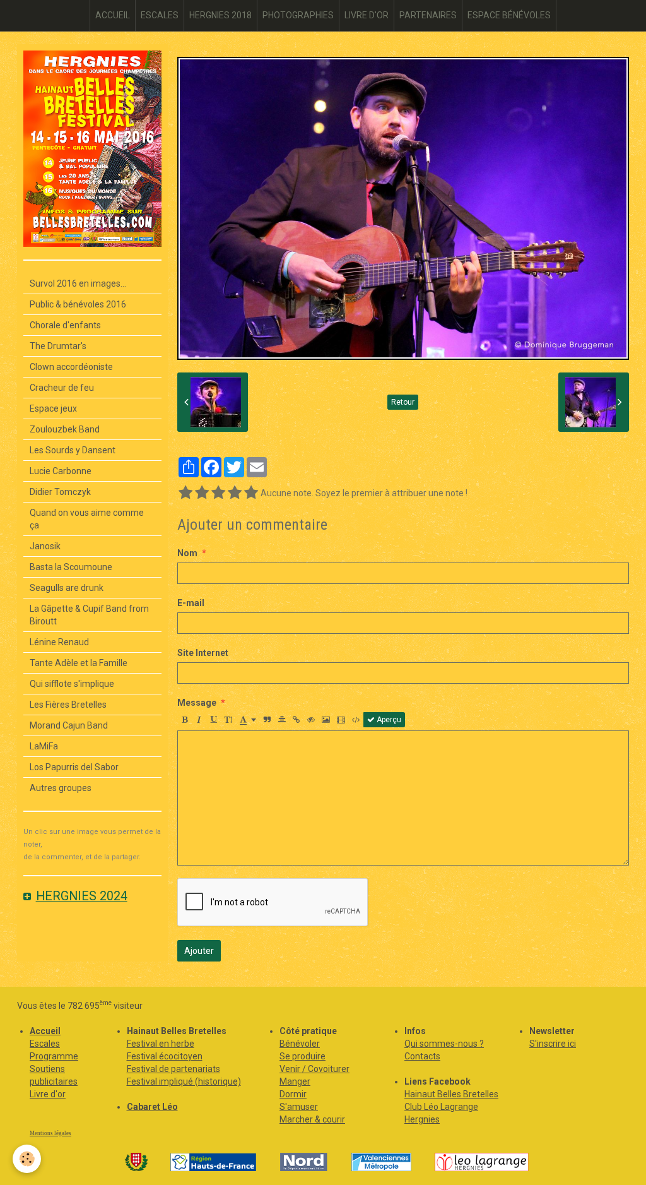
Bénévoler (299, 1044)
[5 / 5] (251, 493)
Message (196, 703)
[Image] (326, 719)
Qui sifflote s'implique (72, 684)
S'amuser (298, 1107)
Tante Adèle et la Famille (78, 663)
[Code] (356, 719)
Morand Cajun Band (69, 725)
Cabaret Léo (152, 1107)
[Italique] (199, 719)
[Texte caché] (311, 719)
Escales (45, 1044)
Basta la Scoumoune (71, 567)
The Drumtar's (58, 346)
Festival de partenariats (173, 1069)
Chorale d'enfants (65, 325)
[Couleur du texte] (248, 719)
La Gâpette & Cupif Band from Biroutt (89, 615)
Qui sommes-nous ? (444, 1044)
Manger (294, 1081)
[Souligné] (213, 719)
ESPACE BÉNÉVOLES (509, 15)
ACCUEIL (112, 15)
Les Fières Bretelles (68, 705)
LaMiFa (44, 746)
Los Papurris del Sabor (74, 767)
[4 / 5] (235, 493)
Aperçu (388, 719)
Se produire (302, 1056)
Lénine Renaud (59, 642)
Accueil (45, 1031)
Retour (402, 402)
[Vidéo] (341, 719)
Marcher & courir (312, 1119)
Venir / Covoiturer (314, 1069)
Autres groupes (60, 788)
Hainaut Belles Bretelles (451, 1094)
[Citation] (267, 719)
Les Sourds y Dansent (72, 450)
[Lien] (296, 719)
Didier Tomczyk (60, 492)
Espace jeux (53, 408)
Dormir (293, 1094)
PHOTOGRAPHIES (298, 15)
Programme (54, 1056)
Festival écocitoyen (165, 1056)
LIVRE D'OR (366, 15)
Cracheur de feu (62, 388)
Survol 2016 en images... (78, 283)
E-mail (190, 603)
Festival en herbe (160, 1044)
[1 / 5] (185, 493)
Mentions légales (50, 1133)
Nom (187, 553)
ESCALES (160, 15)
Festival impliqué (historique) (184, 1081)
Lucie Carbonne (60, 471)
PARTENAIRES (428, 15)
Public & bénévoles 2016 (78, 304)
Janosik (45, 546)
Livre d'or (48, 1094)
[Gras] (184, 719)
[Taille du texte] (228, 719)
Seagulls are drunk (66, 588)
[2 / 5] (202, 493)
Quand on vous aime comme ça (87, 519)
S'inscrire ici (552, 1044)
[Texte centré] (282, 719)
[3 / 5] (218, 493)
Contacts (422, 1056)
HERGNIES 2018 (220, 15)
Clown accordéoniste (71, 367)
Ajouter (199, 951)
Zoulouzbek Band (65, 429)
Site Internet (202, 653)
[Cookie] (27, 1159)
